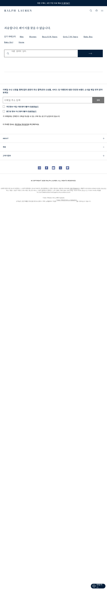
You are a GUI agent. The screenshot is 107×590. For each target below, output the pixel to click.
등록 (98, 100)
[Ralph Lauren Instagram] (39, 167)
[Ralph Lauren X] (60, 167)
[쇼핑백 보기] (96, 11)
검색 (90, 53)
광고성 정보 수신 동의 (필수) (21, 111)
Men (22, 36)
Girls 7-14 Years (70, 36)
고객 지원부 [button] (7, 155)
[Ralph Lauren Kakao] (67, 167)
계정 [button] (4, 147)
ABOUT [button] (5, 138)
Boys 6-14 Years (50, 36)
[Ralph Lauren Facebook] (46, 167)
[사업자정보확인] (75, 188)
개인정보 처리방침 (21, 124)
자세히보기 (34, 106)
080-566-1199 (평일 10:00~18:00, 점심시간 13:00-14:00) (78, 190)
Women (33, 36)
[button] (91, 11)
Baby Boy (88, 36)
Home (21, 42)
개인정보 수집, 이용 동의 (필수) (22, 106)
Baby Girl (8, 42)
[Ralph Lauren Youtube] (53, 167)
